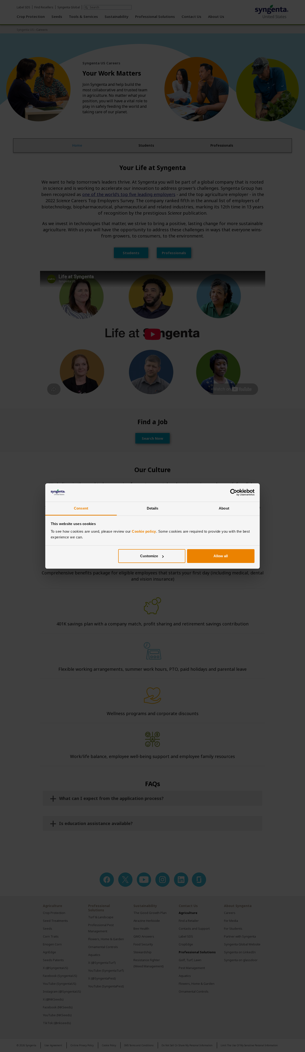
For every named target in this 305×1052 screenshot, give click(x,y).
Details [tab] (152, 508)
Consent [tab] (81, 508)
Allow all (221, 556)
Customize (149, 556)
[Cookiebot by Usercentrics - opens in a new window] (233, 492)
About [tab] (224, 508)
